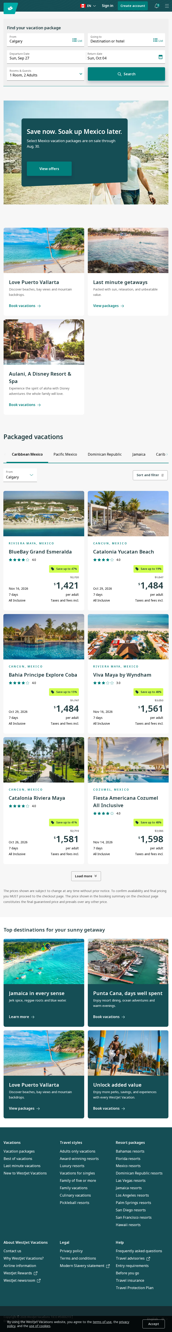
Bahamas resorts (130, 1151)
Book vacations (22, 305)
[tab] (27, 454)
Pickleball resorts (74, 1202)
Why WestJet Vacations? (24, 1258)
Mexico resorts (128, 1165)
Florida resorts (128, 1158)
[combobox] (20, 475)
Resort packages (130, 1142)
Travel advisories (130, 1258)
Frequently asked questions (139, 1250)
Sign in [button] (107, 5)
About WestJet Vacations (26, 1242)
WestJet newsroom (19, 1280)
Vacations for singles (77, 1173)
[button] (156, 5)
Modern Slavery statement (82, 1265)
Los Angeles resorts (132, 1195)
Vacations (12, 1142)
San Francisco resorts (134, 1217)
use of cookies (39, 1326)
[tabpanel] (86, 687)
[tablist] (85, 454)
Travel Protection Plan (134, 1287)
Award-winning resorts (79, 1158)
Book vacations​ (106, 1108)
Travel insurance (130, 1280)
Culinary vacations (75, 1195)
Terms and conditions (78, 1258)
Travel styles (71, 1142)
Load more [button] (83, 876)
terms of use (102, 1322)
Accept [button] (153, 1324)
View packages (106, 305)
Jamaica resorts (129, 1187)
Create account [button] (132, 6)
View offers (49, 168)
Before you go (127, 1273)
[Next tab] (167, 454)
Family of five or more (78, 1180)
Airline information (20, 1265)
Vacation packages (19, 1151)
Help (120, 1242)
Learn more (19, 1016)
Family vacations (74, 1187)
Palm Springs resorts (133, 1202)
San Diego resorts (131, 1210)
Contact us (12, 1250)
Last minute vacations (22, 1165)
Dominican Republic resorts (139, 1173)
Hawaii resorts (128, 1224)
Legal (64, 1242)
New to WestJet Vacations (25, 1173)
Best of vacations (18, 1158)
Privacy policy (71, 1250)
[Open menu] (166, 5)
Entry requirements (132, 1265)
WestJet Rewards (18, 1273)
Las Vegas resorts (131, 1180)
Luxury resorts (72, 1165)
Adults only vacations (77, 1151)
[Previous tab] (4, 454)
